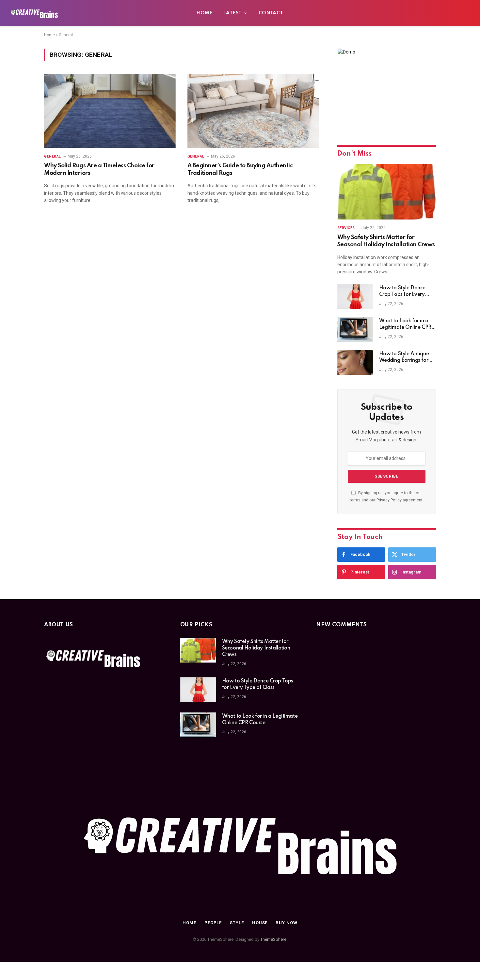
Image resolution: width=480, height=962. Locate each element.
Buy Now (286, 922)
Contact (271, 13)
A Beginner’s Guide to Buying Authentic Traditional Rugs (240, 169)
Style (237, 922)
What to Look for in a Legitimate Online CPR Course (405, 324)
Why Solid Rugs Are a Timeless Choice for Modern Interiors (99, 169)
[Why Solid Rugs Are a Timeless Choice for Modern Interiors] (110, 111)
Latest (232, 13)
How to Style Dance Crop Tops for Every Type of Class (402, 291)
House (260, 922)
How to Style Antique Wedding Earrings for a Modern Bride (406, 357)
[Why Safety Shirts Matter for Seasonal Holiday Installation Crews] (386, 192)
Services (346, 228)
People (213, 922)
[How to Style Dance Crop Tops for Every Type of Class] (355, 296)
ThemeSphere (273, 939)
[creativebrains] (34, 13)
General (52, 156)
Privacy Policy (389, 499)
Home (204, 13)
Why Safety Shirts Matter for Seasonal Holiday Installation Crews (386, 241)
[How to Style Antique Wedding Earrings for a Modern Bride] (355, 362)
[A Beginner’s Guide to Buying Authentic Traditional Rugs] (253, 111)
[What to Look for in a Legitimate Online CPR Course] (355, 329)
